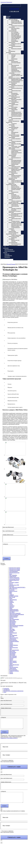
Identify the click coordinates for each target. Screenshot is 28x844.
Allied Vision (12, 620)
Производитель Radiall (14, 570)
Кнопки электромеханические (13, 126)
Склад (4, 692)
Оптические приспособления (13, 154)
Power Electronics (13, 640)
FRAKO (11, 666)
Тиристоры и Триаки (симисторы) (15, 72)
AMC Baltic (12, 629)
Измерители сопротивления (13, 83)
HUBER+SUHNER (13, 596)
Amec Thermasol (13, 656)
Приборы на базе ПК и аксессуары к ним (15, 100)
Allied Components (13, 626)
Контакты (7, 257)
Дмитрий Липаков (11, 264)
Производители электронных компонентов (13, 690)
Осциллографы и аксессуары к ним (14, 95)
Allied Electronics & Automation (16, 625)
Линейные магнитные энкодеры (15, 47)
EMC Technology (13, 575)
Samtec (10, 598)
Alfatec (10, 608)
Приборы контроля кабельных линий (14, 97)
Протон (11, 583)
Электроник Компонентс (6, 2)
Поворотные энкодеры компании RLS (15, 44)
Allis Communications (14, 619)
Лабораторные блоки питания (15, 91)
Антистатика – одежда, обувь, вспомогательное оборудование (15, 147)
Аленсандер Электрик (14, 578)
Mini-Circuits (12, 597)
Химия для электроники (16, 181)
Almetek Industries (13, 616)
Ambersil (11, 631)
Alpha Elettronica (13, 599)
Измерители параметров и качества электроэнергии (16, 81)
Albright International (13, 610)
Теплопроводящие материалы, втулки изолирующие (14, 178)
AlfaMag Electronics (13, 609)
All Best (11, 646)
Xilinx (10, 593)
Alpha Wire (11, 636)
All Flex (11, 642)
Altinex (10, 634)
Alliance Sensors (12, 661)
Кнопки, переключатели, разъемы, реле (12, 121)
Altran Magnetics (13, 657)
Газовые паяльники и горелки (15, 139)
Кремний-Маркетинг (14, 580)
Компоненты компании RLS (15, 49)
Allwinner (11, 618)
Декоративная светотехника (13, 110)
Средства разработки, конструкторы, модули (12, 233)
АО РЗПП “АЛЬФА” (14, 582)
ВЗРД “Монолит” (13, 588)
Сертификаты (6, 689)
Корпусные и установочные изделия (11, 184)
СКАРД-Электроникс (14, 577)
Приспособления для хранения (15, 158)
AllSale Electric (12, 639)
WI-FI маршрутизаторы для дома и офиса (16, 26)
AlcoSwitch (11, 605)
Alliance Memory (13, 662)
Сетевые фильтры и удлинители (14, 228)
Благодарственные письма (9, 251)
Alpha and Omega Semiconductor (16, 614)
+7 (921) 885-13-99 (14, 11)
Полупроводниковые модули (15, 63)
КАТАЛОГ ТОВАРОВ (7, 17)
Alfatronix (11, 607)
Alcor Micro (12, 612)
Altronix (11, 659)
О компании (6, 247)
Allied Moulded (12, 621)
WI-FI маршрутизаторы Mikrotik (15, 24)
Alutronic (11, 658)
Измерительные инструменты (13, 165)
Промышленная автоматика (13, 192)
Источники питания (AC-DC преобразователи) (15, 214)
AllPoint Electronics (13, 647)
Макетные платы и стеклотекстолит (14, 171)
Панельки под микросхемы (13, 129)
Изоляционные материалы (10, 52)
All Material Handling (14, 641)
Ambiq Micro (12, 630)
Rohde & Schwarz (13, 591)
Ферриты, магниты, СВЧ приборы (15, 76)
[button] (3, 14)
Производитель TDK (14, 585)
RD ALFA (11, 586)
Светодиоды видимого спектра (15, 116)
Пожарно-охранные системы (14, 190)
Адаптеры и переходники (13, 124)
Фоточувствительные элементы (15, 119)
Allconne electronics (13, 637)
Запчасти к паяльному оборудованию (15, 142)
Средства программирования (13, 242)
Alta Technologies (13, 635)
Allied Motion (12, 623)
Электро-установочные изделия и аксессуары (15, 201)
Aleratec (11, 601)
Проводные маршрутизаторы (12, 30)
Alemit (10, 603)
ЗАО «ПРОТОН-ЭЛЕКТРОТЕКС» (17, 587)
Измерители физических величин (15, 89)
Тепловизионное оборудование (14, 102)
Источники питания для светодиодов (15, 216)
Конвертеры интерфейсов (13, 238)
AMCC (11, 628)
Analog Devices (12, 576)
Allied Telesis (12, 624)
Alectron (11, 604)
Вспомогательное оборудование (14, 137)
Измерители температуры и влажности (16, 86)
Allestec (11, 663)
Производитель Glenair (14, 569)
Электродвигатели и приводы (14, 199)
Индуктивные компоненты (13, 59)
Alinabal (11, 643)
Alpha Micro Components (14, 613)
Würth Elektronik (13, 632)
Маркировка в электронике (13, 173)
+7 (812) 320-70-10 (14, 8)
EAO (10, 581)
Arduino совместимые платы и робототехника (15, 236)
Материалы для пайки (16, 143)
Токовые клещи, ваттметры (13, 105)
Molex (10, 592)
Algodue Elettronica (13, 645)
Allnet (10, 648)
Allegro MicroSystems (14, 664)
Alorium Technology (13, 615)
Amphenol (11, 594)
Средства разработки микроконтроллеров (15, 244)
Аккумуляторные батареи (14, 206)
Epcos (10, 574)
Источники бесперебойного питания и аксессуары (15, 211)
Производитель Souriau (14, 567)
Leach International (13, 571)
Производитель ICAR (14, 572)
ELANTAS (11, 589)
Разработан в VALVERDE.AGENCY (9, 738)
